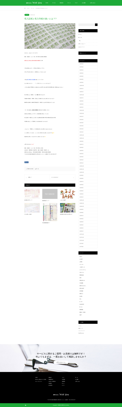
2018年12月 (82, 200)
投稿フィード (80, 328)
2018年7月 (81, 215)
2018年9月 (81, 209)
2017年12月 (82, 234)
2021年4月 (81, 125)
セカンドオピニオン (38, 381)
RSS (25, 405)
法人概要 (84, 2)
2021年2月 (81, 128)
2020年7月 (81, 144)
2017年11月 (82, 237)
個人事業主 (50, 385)
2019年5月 (81, 187)
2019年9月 (81, 175)
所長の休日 (82, 288)
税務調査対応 (51, 379)
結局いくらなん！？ (81, 43)
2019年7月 (81, 181)
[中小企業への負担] (32, 208)
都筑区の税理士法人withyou (63, 405)
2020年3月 (81, 156)
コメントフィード (81, 330)
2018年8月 (81, 212)
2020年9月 (81, 141)
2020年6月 (81, 147)
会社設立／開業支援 (52, 381)
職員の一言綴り (83, 312)
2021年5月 (81, 122)
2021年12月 (82, 110)
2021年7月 (81, 116)
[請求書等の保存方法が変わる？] (67, 208)
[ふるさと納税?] (67, 193)
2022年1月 (81, 107)
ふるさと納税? (63, 200)
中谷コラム (82, 272)
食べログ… (80, 34)
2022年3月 (81, 104)
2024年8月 (81, 79)
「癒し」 (80, 40)
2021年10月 (82, 113)
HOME (46, 2)
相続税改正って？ (45, 200)
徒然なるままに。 (83, 285)
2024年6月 (81, 82)
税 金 (27, 14)
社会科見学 (82, 304)
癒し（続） (80, 37)
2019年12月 (82, 166)
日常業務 (81, 291)
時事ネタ (81, 293)
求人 (80, 298)
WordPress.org (81, 333)
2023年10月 (82, 85)
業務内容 (61, 2)
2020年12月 (82, 135)
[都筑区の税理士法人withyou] (61, 394)
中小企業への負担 (28, 214)
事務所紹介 (82, 275)
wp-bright (31, 168)
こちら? (32, 144)
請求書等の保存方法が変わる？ (66, 214)
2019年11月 (82, 169)
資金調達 (50, 383)
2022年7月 (81, 97)
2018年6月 (81, 218)
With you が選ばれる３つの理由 (40, 379)
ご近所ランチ (82, 267)
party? (81, 256)
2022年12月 (82, 94)
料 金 (69, 2)
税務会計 (50, 377)
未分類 (81, 296)
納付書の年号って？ (28, 200)
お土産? (81, 259)
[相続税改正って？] (50, 194)
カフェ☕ (81, 264)
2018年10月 (82, 206)
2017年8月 (81, 246)
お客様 (81, 261)
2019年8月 (81, 178)
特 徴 (54, 2)
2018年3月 (81, 224)
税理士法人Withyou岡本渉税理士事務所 (32, 60)
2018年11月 (82, 203)
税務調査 (81, 309)
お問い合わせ (92, 2)
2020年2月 (81, 159)
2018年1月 (81, 231)
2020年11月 (82, 138)
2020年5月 (81, 150)
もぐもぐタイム (83, 269)
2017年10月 (82, 240)
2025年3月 (81, 73)
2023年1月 (81, 91)
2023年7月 (81, 88)
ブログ (76, 2)
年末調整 (81, 283)
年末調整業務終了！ (46, 222)
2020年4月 (81, 153)
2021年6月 (81, 119)
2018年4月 (81, 221)
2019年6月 (81, 184)
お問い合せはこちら (61, 362)
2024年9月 (81, 76)
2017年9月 (81, 243)
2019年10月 (82, 172)
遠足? (81, 314)
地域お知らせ (82, 280)
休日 (80, 277)
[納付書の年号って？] (32, 193)
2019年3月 (81, 190)
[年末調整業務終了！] (50, 212)
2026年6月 (81, 63)
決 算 (81, 301)
